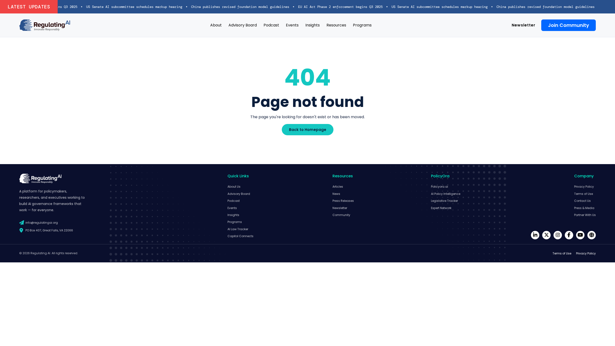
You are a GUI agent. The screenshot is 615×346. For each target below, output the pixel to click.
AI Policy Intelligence (445, 194)
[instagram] (558, 235)
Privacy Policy (584, 187)
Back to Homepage (307, 129)
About (216, 25)
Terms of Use (583, 194)
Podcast (271, 25)
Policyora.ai (439, 187)
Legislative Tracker (444, 201)
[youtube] (580, 235)
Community (341, 215)
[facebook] (569, 235)
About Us (234, 187)
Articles (337, 187)
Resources (336, 25)
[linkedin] (535, 235)
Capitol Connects (240, 236)
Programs (362, 25)
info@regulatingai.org (41, 223)
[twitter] (546, 235)
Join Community (568, 25)
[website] (591, 235)
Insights (312, 25)
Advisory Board (242, 25)
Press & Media (584, 208)
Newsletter (523, 25)
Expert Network (441, 208)
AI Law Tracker (238, 229)
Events (292, 25)
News (336, 194)
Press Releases (343, 201)
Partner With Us (585, 215)
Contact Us (582, 201)
